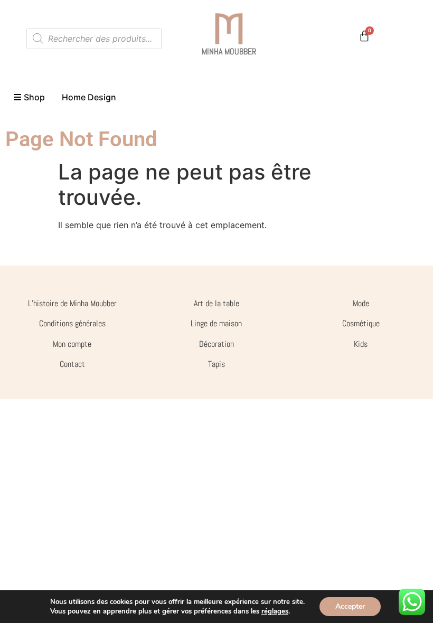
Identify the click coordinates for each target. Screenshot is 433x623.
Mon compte (72, 344)
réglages (274, 611)
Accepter (350, 606)
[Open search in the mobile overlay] (94, 38)
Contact (72, 364)
